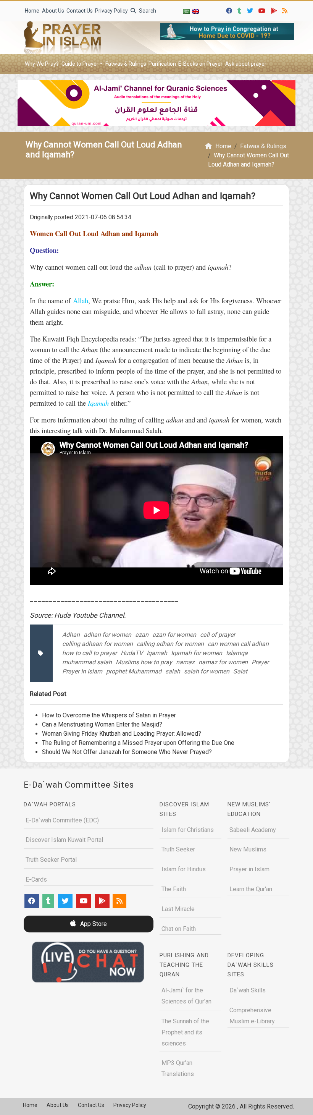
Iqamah (157, 653)
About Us (53, 11)
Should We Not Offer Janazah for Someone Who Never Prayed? (127, 752)
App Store (93, 923)
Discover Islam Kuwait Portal (64, 839)
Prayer (260, 662)
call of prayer (217, 634)
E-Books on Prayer (200, 64)
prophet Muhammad (133, 671)
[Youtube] (262, 10)
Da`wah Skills (247, 990)
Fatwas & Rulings (125, 64)
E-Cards (36, 879)
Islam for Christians (187, 829)
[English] (195, 11)
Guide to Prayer (79, 64)
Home (32, 11)
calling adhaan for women (97, 643)
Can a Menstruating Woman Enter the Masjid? (102, 724)
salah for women (206, 671)
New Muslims (247, 849)
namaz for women (223, 662)
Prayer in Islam (249, 869)
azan (141, 634)
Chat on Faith (178, 928)
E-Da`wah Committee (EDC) (62, 820)
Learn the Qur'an (250, 889)
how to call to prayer (89, 653)
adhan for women (107, 634)
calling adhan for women (170, 643)
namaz (185, 662)
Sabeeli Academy (252, 829)
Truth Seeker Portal (51, 859)
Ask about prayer (245, 64)
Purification (162, 64)
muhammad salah (87, 662)
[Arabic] (186, 11)
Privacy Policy (111, 11)
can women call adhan (238, 643)
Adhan (71, 634)
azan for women (174, 634)
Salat (240, 671)
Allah (80, 300)
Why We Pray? (42, 64)
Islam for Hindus (183, 869)
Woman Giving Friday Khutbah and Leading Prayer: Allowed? (121, 733)
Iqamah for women (196, 653)
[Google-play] (275, 10)
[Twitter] (251, 10)
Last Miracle (178, 909)
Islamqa (237, 653)
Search (147, 11)
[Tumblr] (240, 10)
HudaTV (132, 653)
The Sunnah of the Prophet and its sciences (185, 1032)
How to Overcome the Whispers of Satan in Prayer (109, 715)
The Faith (173, 889)
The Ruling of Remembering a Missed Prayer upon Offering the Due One (138, 742)
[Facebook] (230, 10)
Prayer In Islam (82, 671)
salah (172, 671)
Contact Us (79, 11)
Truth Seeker (178, 849)
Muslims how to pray (144, 662)
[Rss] (285, 10)
